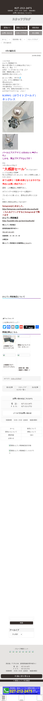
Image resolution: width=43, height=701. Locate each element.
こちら (26, 243)
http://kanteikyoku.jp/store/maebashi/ (18, 221)
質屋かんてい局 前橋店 (21, 3)
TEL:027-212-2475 (8, 232)
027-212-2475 (23, 8)
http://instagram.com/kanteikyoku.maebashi (20, 209)
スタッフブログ (33, 39)
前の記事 (9, 387)
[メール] (39, 698)
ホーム (4, 39)
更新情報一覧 (17, 39)
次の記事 (35, 387)
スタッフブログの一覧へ (21, 388)
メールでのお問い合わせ (22, 413)
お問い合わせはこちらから (22, 13)
